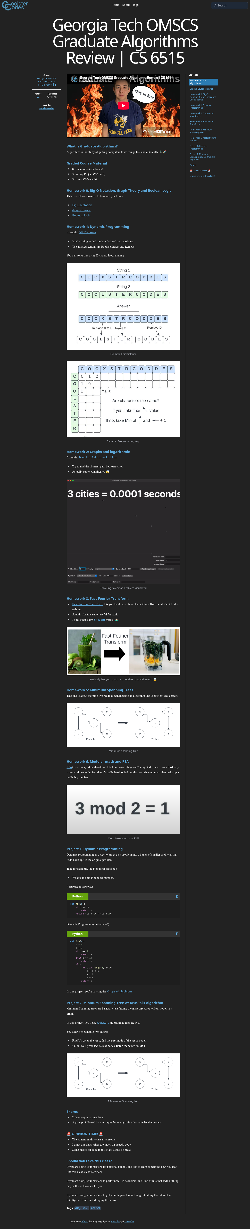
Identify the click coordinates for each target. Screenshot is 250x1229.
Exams (72, 1111)
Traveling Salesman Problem (98, 457)
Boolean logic (81, 215)
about (84, 1221)
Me (38, 97)
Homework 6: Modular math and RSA (98, 761)
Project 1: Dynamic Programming (95, 849)
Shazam (99, 620)
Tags (136, 5)
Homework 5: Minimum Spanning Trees (100, 690)
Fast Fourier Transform (87, 604)
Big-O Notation (82, 205)
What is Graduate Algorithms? (92, 146)
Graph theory (81, 210)
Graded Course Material (87, 163)
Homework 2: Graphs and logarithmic (98, 451)
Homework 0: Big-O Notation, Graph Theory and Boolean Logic (119, 190)
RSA (69, 767)
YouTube (115, 1221)
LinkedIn (129, 1221)
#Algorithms (81, 1208)
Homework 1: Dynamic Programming (98, 226)
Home (115, 5)
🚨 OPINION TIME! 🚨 (85, 1133)
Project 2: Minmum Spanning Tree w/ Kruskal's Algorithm (115, 1002)
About (126, 5)
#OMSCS (95, 1208)
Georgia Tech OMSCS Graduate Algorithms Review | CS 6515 (46, 82)
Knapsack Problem (119, 991)
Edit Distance (87, 232)
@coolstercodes (46, 108)
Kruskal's (103, 1022)
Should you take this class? (89, 1161)
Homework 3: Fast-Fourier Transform (98, 598)
